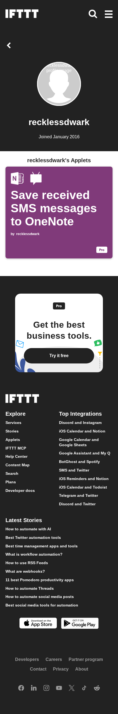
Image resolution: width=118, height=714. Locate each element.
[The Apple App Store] (38, 623)
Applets (12, 439)
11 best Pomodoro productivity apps (39, 580)
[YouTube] (59, 688)
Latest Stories (23, 520)
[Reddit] (97, 688)
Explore (15, 414)
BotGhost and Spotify (79, 461)
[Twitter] (72, 688)
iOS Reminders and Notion (84, 478)
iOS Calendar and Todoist (83, 487)
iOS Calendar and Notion (82, 431)
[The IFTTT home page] (21, 14)
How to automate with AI (28, 529)
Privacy (61, 669)
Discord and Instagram (80, 422)
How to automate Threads (29, 588)
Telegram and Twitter (78, 496)
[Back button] (9, 45)
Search (11, 473)
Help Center (16, 456)
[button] (109, 14)
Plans (10, 482)
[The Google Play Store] (80, 623)
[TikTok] (84, 688)
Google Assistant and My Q (84, 453)
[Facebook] (21, 688)
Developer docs (20, 490)
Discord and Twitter (77, 504)
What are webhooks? (25, 571)
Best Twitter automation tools (33, 537)
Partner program (86, 659)
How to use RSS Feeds (26, 563)
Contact (38, 669)
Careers (54, 659)
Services (13, 422)
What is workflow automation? (34, 554)
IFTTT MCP (15, 448)
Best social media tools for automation (41, 605)
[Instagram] (46, 688)
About (81, 669)
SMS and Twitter (74, 470)
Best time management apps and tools (41, 546)
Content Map (17, 465)
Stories (12, 431)
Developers (27, 659)
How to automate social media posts (39, 596)
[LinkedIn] (34, 688)
